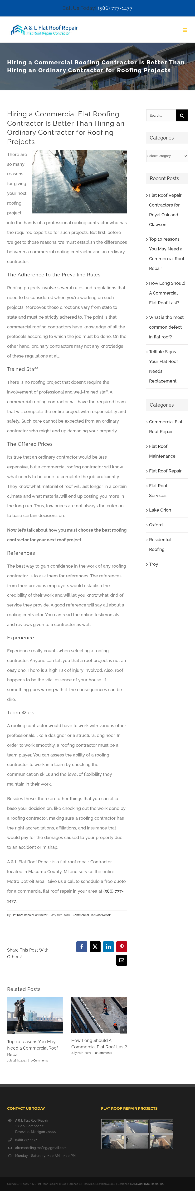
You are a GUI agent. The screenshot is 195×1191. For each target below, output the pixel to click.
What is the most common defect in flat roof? (166, 327)
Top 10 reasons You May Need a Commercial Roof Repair (32, 1048)
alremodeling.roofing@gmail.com (41, 1148)
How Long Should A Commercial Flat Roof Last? (167, 293)
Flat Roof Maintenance (162, 451)
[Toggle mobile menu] (185, 30)
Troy (153, 564)
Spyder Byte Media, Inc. (149, 1184)
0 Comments (39, 1060)
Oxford (156, 524)
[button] (10, 1030)
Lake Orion (160, 510)
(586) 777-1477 (115, 8)
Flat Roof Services (158, 490)
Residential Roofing (160, 544)
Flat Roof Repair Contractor (29, 915)
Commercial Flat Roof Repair (92, 915)
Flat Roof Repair (165, 470)
